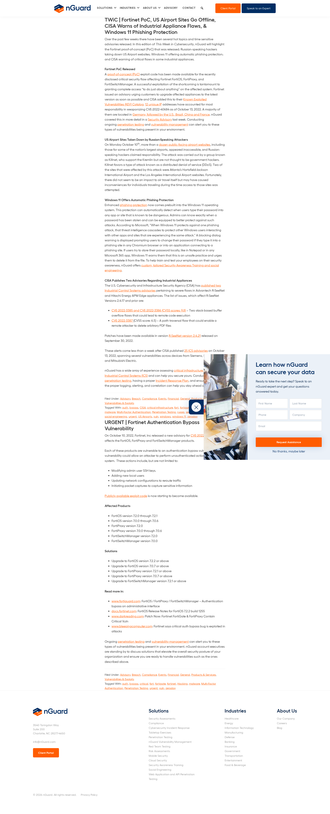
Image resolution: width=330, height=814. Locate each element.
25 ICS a (190, 350)
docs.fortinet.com (124, 611)
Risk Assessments (159, 751)
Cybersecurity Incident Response (169, 727)
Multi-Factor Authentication (134, 412)
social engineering (116, 416)
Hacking (182, 683)
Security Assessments (162, 718)
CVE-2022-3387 (122, 320)
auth (125, 407)
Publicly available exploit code (126, 495)
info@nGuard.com (44, 741)
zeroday (192, 416)
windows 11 (179, 416)
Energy (229, 723)
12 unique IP (153, 104)
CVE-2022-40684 (202, 435)
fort (176, 407)
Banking (230, 741)
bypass (133, 407)
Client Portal (228, 8)
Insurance (231, 746)
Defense (230, 737)
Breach (136, 398)
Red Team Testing (159, 746)
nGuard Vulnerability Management (170, 741)
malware (110, 412)
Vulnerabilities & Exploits (119, 403)
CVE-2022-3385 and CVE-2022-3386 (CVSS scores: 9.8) (149, 310)
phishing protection (133, 205)
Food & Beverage (235, 765)
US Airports (145, 416)
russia (180, 412)
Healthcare (232, 718)
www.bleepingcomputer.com (132, 626)
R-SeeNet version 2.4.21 (185, 335)
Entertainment (233, 760)
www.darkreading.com (128, 616)
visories (202, 350)
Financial (173, 398)
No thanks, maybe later (289, 451)
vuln (155, 416)
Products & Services (203, 674)
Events (162, 398)
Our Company (286, 718)
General (185, 398)
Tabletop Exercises (160, 732)
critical (144, 683)
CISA (143, 407)
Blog (279, 727)
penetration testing (130, 124)
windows (165, 416)
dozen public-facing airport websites (184, 144)
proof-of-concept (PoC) (123, 74)
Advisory (125, 398)
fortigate (185, 407)
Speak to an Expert (259, 8)
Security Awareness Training (166, 765)
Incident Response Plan (172, 380)
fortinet (171, 683)
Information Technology (239, 727)
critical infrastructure (160, 407)
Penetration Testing (164, 412)
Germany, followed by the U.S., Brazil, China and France (171, 114)
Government (232, 751)
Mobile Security (158, 755)
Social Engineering (160, 769)
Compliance (149, 398)
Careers (282, 723)
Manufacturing (234, 732)
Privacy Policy (89, 794)
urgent (133, 416)
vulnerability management (169, 124)
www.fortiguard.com (126, 601)
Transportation (234, 755)
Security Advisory (160, 119)
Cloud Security (158, 760)
